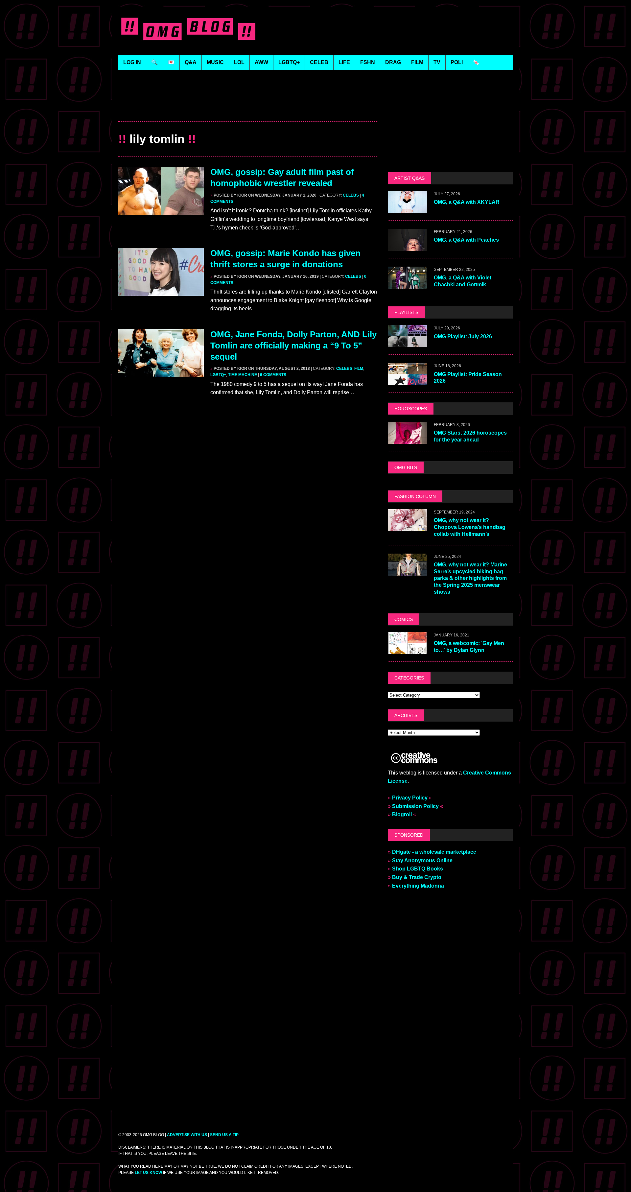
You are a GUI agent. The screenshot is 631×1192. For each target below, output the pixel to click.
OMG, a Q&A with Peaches (466, 240)
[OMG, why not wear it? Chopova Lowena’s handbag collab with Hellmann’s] (407, 527)
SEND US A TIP (224, 1134)
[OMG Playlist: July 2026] (407, 343)
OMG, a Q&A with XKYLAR (467, 202)
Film (358, 368)
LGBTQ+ (289, 62)
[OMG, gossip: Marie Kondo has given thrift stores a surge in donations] (161, 292)
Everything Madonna (418, 886)
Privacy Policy (410, 797)
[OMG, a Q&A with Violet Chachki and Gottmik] (407, 284)
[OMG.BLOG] (188, 27)
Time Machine (242, 374)
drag (393, 62)
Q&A (191, 62)
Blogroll (402, 814)
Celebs (351, 195)
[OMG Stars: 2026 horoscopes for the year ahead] (407, 439)
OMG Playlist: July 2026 (463, 336)
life (344, 62)
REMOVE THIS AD (248, 107)
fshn (367, 62)
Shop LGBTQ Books (417, 868)
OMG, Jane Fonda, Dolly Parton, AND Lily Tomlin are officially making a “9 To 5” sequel (293, 345)
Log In (132, 62)
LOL (239, 62)
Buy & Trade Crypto (416, 877)
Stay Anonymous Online (422, 860)
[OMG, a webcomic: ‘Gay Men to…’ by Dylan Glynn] (407, 650)
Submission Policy (415, 806)
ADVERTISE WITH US (187, 1134)
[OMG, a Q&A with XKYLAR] (407, 209)
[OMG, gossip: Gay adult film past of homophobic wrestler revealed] (161, 210)
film (417, 62)
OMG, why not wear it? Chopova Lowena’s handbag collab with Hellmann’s (469, 527)
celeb (319, 62)
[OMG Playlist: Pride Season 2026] (407, 381)
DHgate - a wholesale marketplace (434, 852)
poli (457, 62)
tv (436, 62)
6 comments (273, 374)
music (215, 62)
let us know (148, 1172)
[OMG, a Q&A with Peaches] (407, 247)
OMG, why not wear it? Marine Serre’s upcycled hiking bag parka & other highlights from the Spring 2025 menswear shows (470, 578)
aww (261, 62)
